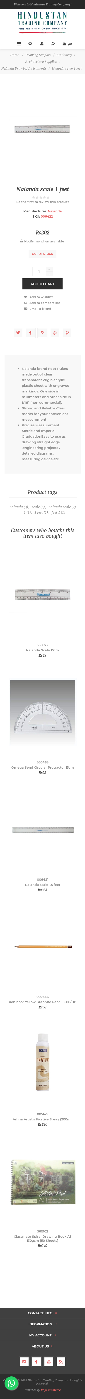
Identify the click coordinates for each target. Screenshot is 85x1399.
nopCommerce (51, 1390)
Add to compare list (44, 303)
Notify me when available (44, 241)
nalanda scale (60, 507)
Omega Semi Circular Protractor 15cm (42, 767)
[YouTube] (48, 1361)
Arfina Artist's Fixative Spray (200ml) (43, 1119)
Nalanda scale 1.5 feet (42, 885)
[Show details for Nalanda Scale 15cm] (43, 595)
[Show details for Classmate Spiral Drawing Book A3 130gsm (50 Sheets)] (43, 1181)
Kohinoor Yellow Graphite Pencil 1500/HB (42, 1002)
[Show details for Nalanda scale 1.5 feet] (43, 829)
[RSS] (61, 1361)
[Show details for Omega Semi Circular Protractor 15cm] (43, 712)
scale (36, 507)
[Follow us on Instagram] (24, 1361)
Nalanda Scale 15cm (42, 650)
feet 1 (56, 512)
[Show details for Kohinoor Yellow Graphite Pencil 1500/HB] (43, 946)
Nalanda (55, 211)
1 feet (38, 512)
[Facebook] (36, 1361)
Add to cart (42, 284)
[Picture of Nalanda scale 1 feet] (43, 130)
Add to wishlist (41, 297)
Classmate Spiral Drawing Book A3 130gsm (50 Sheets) (42, 1239)
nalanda (16, 507)
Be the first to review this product (42, 202)
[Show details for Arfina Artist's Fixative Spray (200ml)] (43, 1064)
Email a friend (40, 308)
